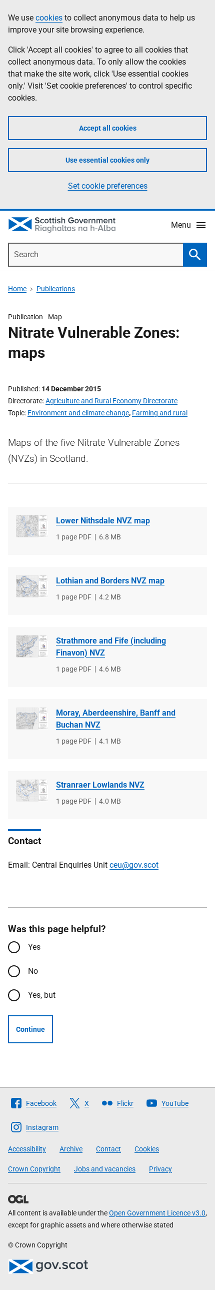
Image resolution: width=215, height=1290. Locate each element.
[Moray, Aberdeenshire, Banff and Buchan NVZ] (32, 718)
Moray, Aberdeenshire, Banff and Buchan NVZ (116, 719)
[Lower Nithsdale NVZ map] (32, 526)
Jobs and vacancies (105, 1169)
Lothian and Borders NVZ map (110, 580)
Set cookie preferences (108, 186)
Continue (30, 1029)
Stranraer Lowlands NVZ (100, 785)
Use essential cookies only (108, 160)
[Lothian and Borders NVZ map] (32, 586)
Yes (34, 947)
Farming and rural (160, 413)
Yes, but (42, 995)
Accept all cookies (107, 128)
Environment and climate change (78, 413)
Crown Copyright (34, 1169)
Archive (71, 1149)
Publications (55, 289)
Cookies (146, 1149)
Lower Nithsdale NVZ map (103, 520)
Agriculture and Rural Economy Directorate (112, 401)
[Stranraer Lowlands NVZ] (32, 790)
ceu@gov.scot (134, 865)
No (33, 971)
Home (17, 289)
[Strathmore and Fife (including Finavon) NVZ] (32, 646)
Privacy (160, 1169)
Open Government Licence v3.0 (157, 1213)
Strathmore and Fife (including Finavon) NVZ (111, 647)
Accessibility (27, 1149)
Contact (108, 1149)
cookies (49, 18)
